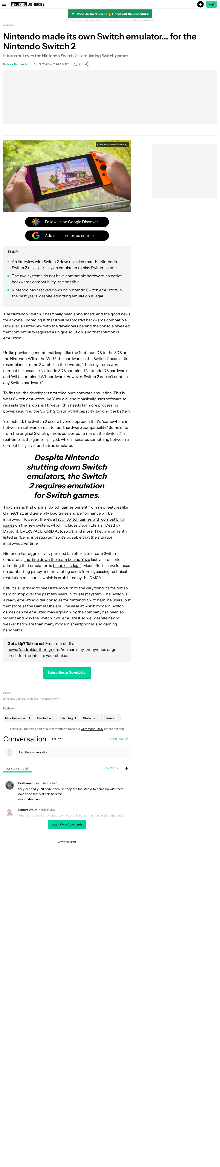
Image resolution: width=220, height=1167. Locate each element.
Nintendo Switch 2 (27, 314)
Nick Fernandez (18, 64)
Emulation (46, 718)
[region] (67, 808)
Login (211, 4)
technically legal (67, 565)
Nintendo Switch (49, 698)
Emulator (8, 698)
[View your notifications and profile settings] (126, 768)
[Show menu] (4, 4)
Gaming (8, 25)
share (113, 799)
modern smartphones (75, 624)
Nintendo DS (90, 352)
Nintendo (32, 698)
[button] (110, 4)
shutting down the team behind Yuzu (57, 559)
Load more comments (67, 824)
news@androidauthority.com (33, 649)
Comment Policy (92, 729)
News (7, 693)
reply (21, 799)
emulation (12, 338)
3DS (118, 352)
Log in (113, 739)
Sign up (123, 739)
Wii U (51, 358)
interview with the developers (52, 326)
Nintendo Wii (22, 358)
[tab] (17, 768)
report (123, 799)
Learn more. (147, 20)
